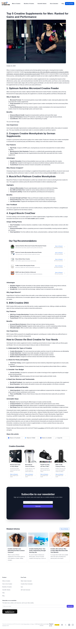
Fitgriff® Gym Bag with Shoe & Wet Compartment (44, 466)
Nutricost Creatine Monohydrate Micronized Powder (28, 252)
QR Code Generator (25, 589)
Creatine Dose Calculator (27, 583)
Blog (63, 3)
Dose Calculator (54, 3)
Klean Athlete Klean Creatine (22, 259)
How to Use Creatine (7, 583)
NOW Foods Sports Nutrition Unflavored (25, 272)
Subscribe (38, 506)
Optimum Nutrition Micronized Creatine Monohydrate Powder (30, 245)
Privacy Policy (26, 624)
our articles (41, 428)
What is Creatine (16, 3)
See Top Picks (69, 3)
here (18, 121)
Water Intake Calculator (26, 581)
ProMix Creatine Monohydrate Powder (25, 265)
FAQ (3, 592)
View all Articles (65, 529)
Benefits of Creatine (29, 3)
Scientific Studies (42, 3)
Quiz (22, 586)
